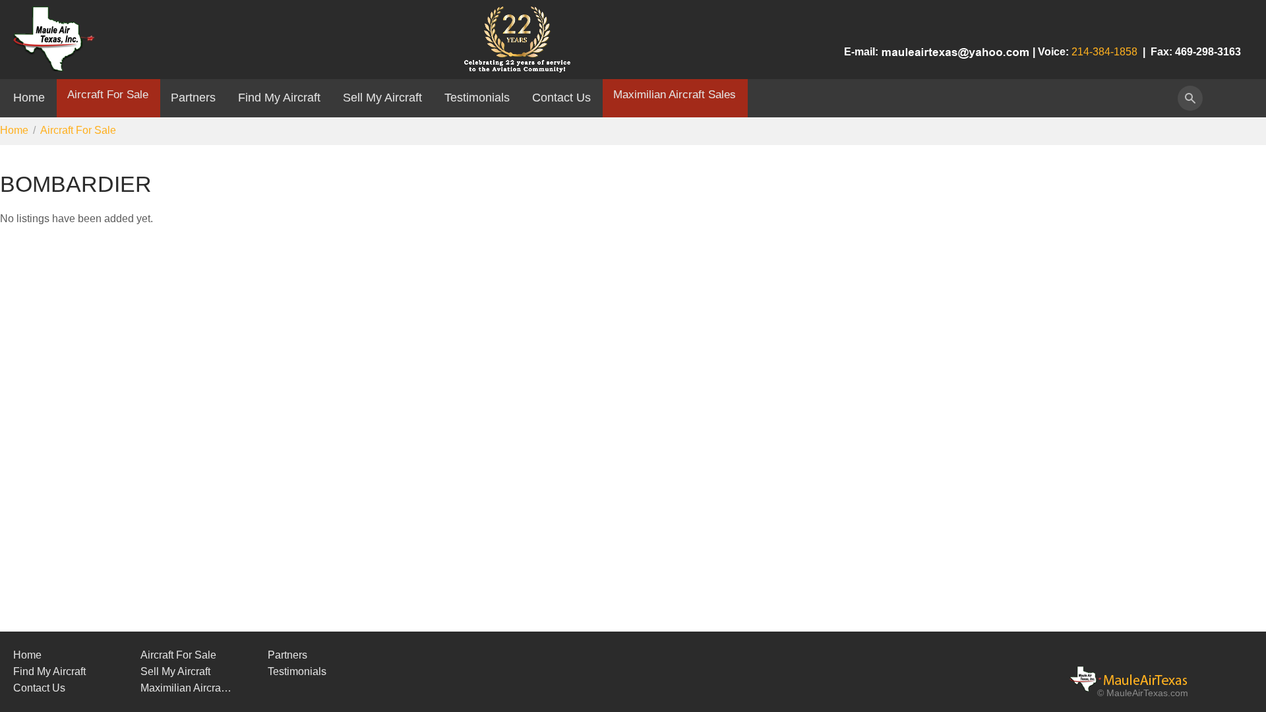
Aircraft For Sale (107, 94)
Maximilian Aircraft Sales (674, 94)
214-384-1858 (1104, 51)
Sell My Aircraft (382, 97)
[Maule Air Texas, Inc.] (1137, 679)
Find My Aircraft (279, 97)
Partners (193, 97)
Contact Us (561, 97)
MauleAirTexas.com (1147, 693)
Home (29, 97)
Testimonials (477, 97)
